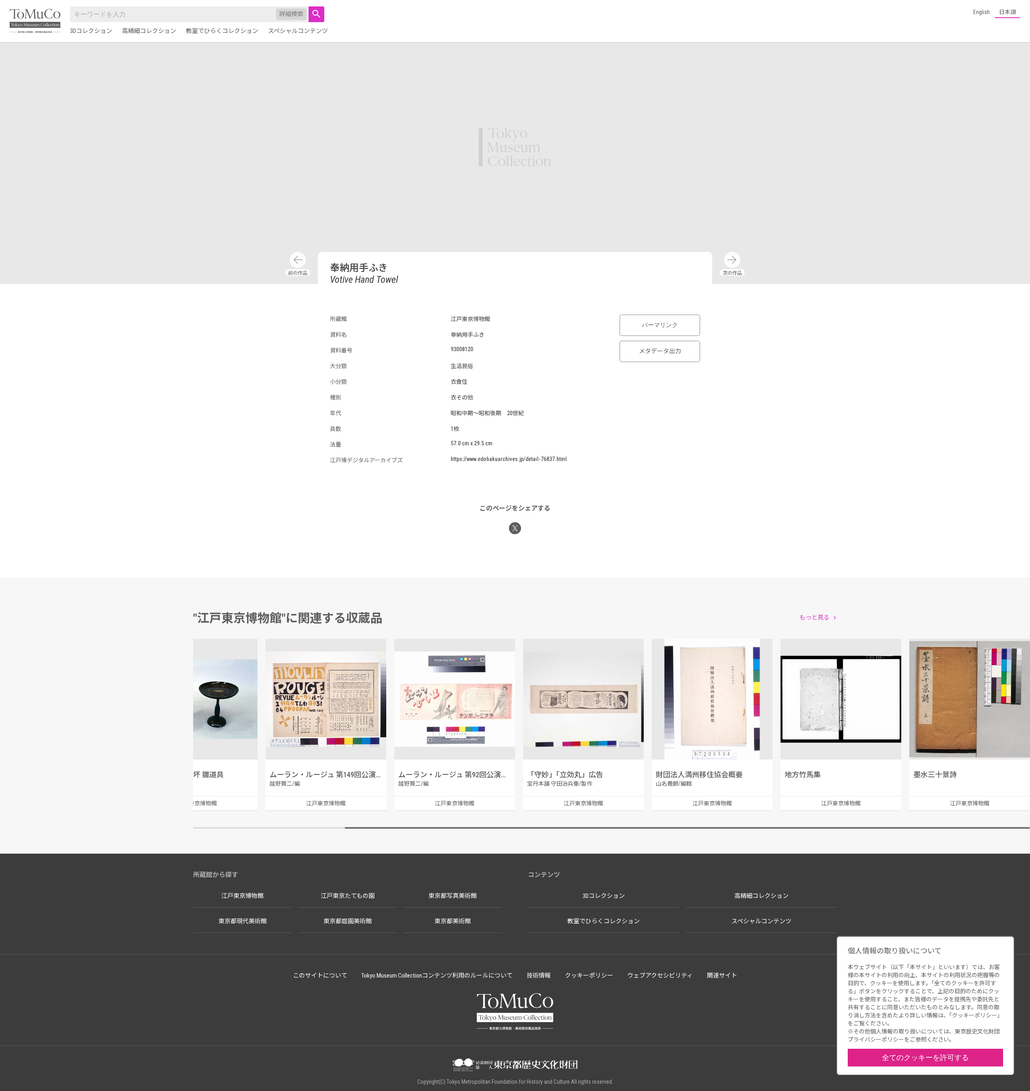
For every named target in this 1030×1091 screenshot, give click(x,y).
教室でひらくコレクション (222, 31)
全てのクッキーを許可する (925, 1057)
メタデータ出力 (660, 351)
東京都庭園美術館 (347, 921)
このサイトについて (320, 975)
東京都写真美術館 (452, 896)
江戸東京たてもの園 (348, 896)
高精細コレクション (149, 31)
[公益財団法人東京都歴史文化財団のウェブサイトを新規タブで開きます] (515, 1065)
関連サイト (722, 975)
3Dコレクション (91, 31)
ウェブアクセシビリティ (660, 975)
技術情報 (539, 975)
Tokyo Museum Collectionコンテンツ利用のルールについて (437, 975)
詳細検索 (291, 14)
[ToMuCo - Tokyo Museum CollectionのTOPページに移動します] (35, 21)
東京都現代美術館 (242, 921)
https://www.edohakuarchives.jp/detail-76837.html (509, 459)
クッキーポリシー (589, 975)
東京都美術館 (453, 921)
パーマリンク (660, 325)
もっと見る (814, 617)
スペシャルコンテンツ (298, 31)
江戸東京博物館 (242, 896)
